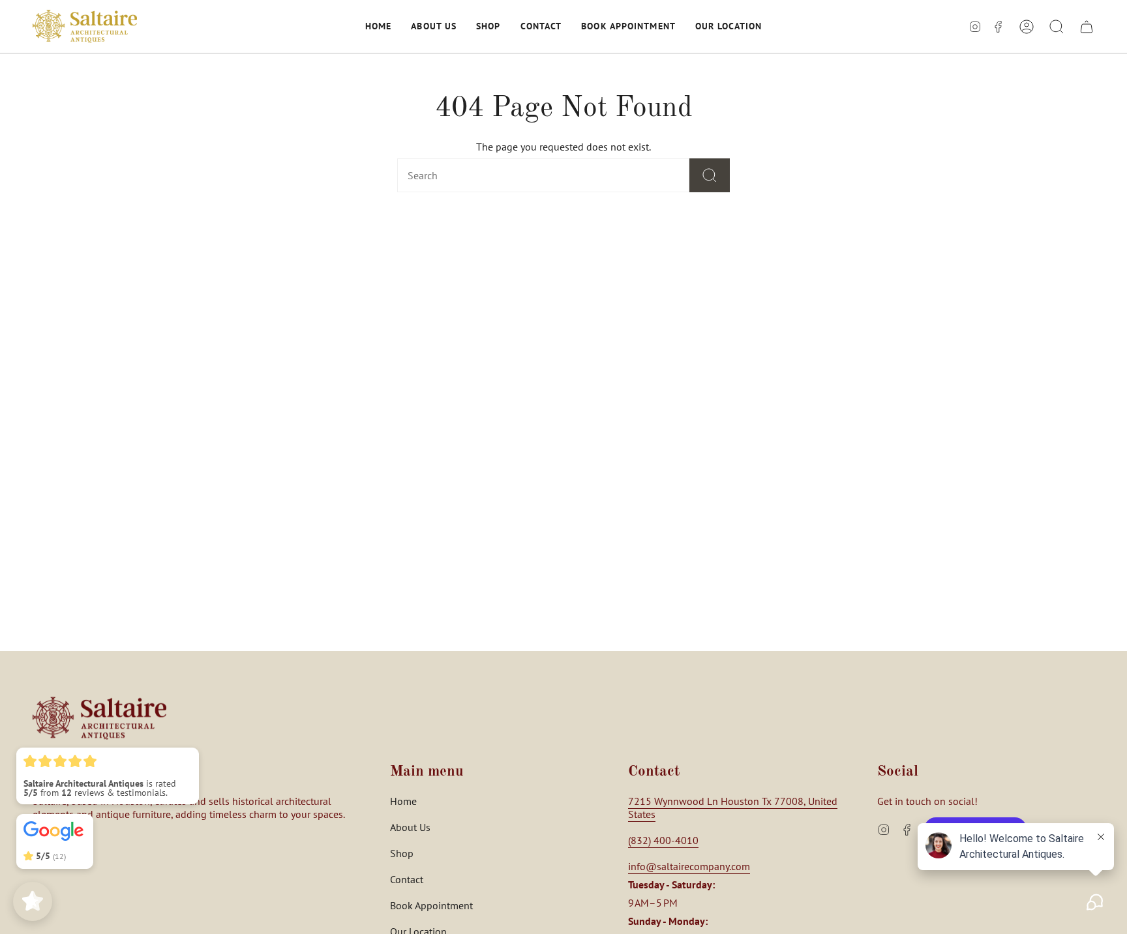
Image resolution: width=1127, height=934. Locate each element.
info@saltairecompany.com (689, 866)
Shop (401, 853)
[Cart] (1087, 26)
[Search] (709, 175)
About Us (410, 827)
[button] (378, 26)
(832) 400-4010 (663, 840)
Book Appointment (431, 905)
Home (403, 801)
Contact (406, 879)
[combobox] (522, 175)
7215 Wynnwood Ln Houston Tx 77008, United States (732, 808)
